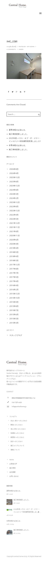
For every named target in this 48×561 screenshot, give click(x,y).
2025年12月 (14, 177)
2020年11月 (14, 235)
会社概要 (12, 472)
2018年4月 (14, 256)
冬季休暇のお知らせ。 (18, 145)
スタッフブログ (15, 335)
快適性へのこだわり (17, 433)
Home (11, 459)
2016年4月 (14, 285)
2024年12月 (14, 185)
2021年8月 (14, 231)
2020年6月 (14, 239)
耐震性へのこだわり (17, 437)
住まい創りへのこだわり (19, 421)
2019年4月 (14, 248)
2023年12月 (14, 202)
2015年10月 (14, 298)
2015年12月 (14, 293)
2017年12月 (14, 264)
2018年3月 (14, 260)
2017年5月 (14, 277)
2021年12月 (14, 223)
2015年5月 (14, 318)
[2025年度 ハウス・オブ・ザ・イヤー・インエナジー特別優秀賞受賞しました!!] (9, 509)
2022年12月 (14, 210)
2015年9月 (14, 302)
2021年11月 (14, 227)
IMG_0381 (12, 41)
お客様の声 (13, 464)
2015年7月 (14, 310)
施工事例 (12, 468)
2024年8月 (14, 190)
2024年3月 (14, 194)
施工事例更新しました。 (19, 134)
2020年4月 (14, 244)
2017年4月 (14, 281)
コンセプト (13, 416)
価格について (15, 450)
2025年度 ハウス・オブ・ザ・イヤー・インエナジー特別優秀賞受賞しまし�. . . (27, 510)
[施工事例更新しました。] (9, 502)
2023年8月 (14, 206)
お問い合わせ (14, 476)
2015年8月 (14, 306)
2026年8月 (14, 169)
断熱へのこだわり (17, 425)
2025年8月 (14, 181)
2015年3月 (14, 323)
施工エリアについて (17, 445)
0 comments (11, 49)
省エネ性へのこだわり (18, 429)
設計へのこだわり (17, 441)
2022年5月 (14, 219)
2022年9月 (14, 215)
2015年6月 (14, 314)
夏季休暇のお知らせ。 (18, 130)
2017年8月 (14, 269)
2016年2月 (14, 289)
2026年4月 (14, 173)
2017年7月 (14, 273)
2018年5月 (14, 252)
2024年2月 (14, 198)
